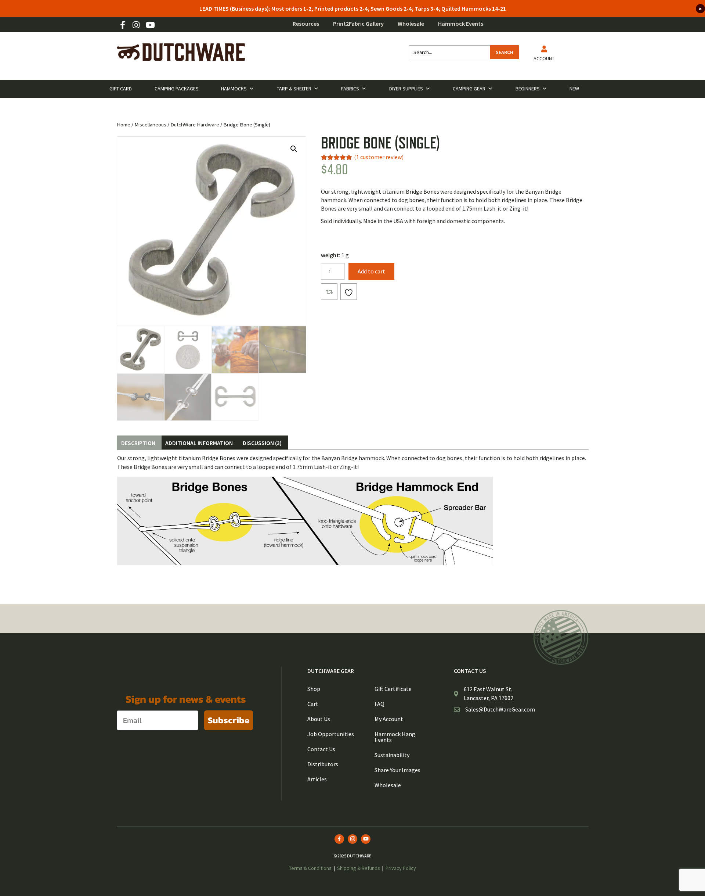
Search (504, 52)
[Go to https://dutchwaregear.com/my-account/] (544, 54)
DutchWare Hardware (194, 124)
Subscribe (228, 720)
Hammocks (234, 88)
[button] (293, 148)
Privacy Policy (401, 868)
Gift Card (120, 88)
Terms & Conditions (310, 868)
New (574, 88)
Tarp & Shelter (294, 88)
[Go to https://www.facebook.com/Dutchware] (123, 25)
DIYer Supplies (406, 88)
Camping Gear (469, 88)
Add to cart (371, 271)
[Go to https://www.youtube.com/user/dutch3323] (150, 25)
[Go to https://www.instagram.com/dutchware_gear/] (136, 25)
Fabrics (350, 88)
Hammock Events (460, 23)
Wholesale (411, 23)
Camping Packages (177, 88)
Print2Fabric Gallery (358, 23)
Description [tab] (138, 443)
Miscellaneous (150, 124)
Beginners (528, 88)
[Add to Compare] (329, 291)
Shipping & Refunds (358, 868)
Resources (306, 23)
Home (123, 124)
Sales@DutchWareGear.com (500, 709)
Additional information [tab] (199, 443)
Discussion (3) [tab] (262, 443)
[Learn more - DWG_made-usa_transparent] (561, 637)
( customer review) (379, 157)
